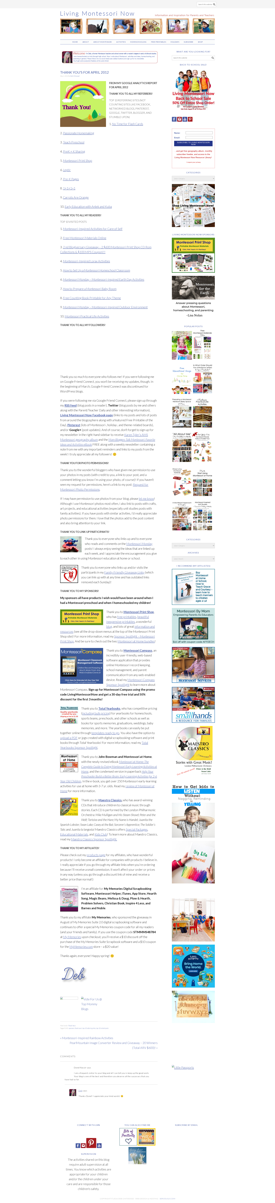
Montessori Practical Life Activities (87, 316)
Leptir (67, 170)
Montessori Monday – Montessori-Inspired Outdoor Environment (105, 307)
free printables (126, 616)
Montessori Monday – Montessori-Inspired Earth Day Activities (103, 279)
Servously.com (167, 1199)
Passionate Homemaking (78, 133)
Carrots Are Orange (76, 197)
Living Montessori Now (137, 23)
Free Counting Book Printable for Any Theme (92, 298)
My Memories (72, 937)
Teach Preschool (73, 142)
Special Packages (137, 829)
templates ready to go (105, 733)
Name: (177, 133)
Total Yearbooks (109, 708)
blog (109, 626)
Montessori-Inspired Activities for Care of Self (92, 228)
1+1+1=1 (69, 188)
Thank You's (72, 1026)
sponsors (71, 1028)
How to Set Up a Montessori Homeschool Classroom (96, 270)
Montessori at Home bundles (136, 641)
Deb (80, 1090)
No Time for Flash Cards (127, 124)
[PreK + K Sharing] (146, 1144)
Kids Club (101, 834)
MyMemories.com (81, 946)
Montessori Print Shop (77, 160)
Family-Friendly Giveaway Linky (124, 572)
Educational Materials (74, 834)
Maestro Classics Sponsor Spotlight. (94, 839)
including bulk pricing (96, 713)
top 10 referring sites (89, 1028)
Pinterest (73, 425)
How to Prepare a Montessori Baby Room (89, 288)
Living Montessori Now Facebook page (86, 415)
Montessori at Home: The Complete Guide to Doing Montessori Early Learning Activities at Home (119, 766)
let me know (146, 498)
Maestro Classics (110, 800)
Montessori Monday (139, 543)
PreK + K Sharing (74, 151)
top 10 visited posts (102, 1028)
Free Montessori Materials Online (84, 238)
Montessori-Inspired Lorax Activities (86, 261)
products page (96, 855)
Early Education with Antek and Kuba (88, 206)
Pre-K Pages (71, 179)
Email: (177, 137)
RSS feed (70, 405)
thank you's (78, 1028)
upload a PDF (68, 738)
